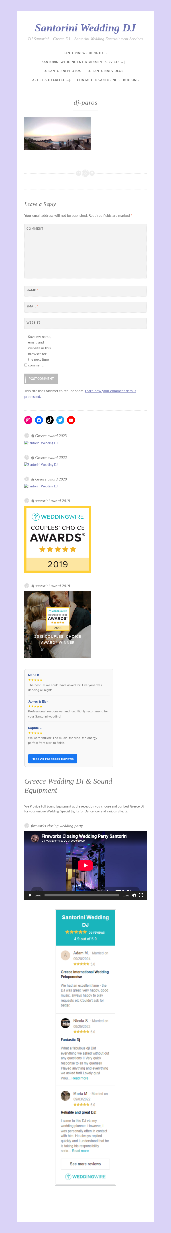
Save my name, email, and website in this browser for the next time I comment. (39, 351)
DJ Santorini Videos (105, 71)
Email (32, 306)
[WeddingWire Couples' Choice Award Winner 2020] (41, 486)
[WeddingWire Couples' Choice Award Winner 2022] (41, 464)
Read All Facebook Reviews (53, 759)
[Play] (30, 895)
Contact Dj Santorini (96, 80)
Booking (131, 80)
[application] (85, 865)
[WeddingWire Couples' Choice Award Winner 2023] (41, 443)
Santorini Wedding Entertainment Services (81, 62)
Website (33, 322)
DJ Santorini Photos (62, 71)
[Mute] (134, 895)
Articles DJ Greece (48, 80)
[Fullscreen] (141, 895)
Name (32, 290)
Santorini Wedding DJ (85, 28)
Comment (36, 228)
